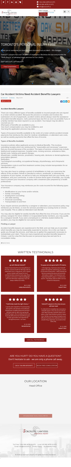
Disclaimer (52, 455)
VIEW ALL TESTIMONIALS (35, 340)
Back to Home (6, 101)
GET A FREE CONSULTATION (43, 14)
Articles (13, 98)
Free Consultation (10, 66)
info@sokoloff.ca (45, 7)
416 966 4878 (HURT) (46, 4)
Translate (51, 12)
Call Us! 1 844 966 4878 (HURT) (24, 365)
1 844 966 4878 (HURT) (47, 2)
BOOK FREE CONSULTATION (47, 365)
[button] (2, 51)
